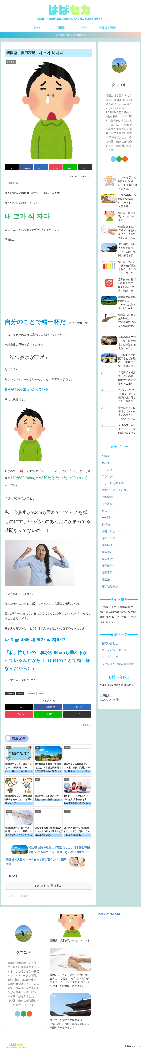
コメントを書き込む (48, 886)
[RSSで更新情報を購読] (125, 159)
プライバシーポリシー (115, 650)
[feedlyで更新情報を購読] (119, 159)
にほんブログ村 (110, 699)
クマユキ (119, 85)
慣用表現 (10, 693)
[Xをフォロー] (113, 159)
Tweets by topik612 (108, 913)
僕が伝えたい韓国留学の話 (118, 663)
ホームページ (110, 657)
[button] (85, 167)
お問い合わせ (110, 643)
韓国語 (20, 693)
